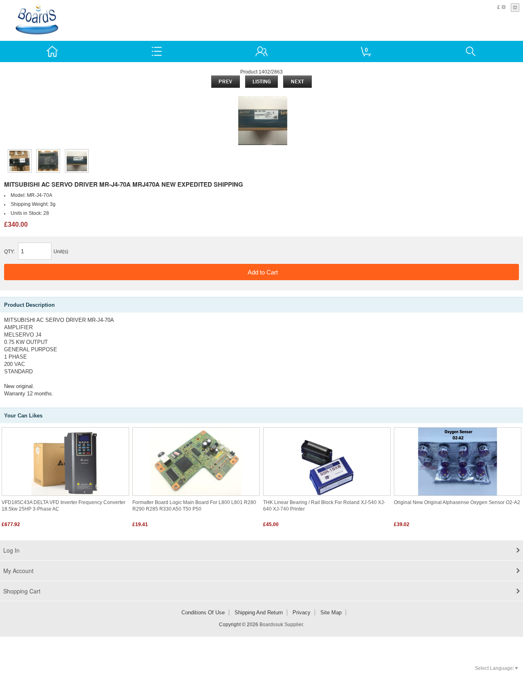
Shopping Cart (21, 591)
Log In (11, 550)
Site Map (331, 612)
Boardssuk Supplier (281, 624)
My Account (18, 571)
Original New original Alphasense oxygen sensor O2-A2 (457, 502)
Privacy (302, 612)
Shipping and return (259, 612)
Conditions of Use (203, 612)
